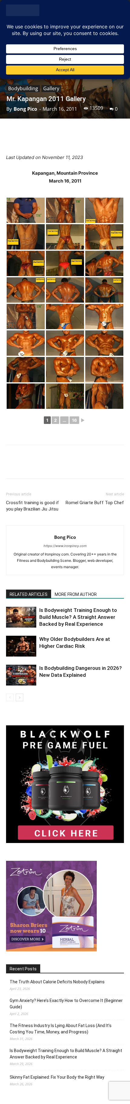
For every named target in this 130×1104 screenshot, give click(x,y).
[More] (110, 139)
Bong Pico (25, 109)
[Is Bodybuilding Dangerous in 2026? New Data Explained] (21, 675)
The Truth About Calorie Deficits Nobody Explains (57, 981)
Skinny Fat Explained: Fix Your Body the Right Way (57, 1077)
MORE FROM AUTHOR (76, 594)
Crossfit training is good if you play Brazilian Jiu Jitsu (32, 506)
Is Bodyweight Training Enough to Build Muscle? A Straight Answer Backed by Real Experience (78, 617)
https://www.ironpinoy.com (65, 546)
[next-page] (19, 697)
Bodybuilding (23, 88)
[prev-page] (10, 697)
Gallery (51, 88)
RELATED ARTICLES (28, 594)
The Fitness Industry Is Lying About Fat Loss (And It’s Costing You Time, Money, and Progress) (61, 1028)
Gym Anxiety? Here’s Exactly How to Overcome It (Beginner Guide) (66, 1003)
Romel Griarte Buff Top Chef (95, 502)
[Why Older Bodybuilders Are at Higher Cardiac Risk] (21, 646)
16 (74, 420)
